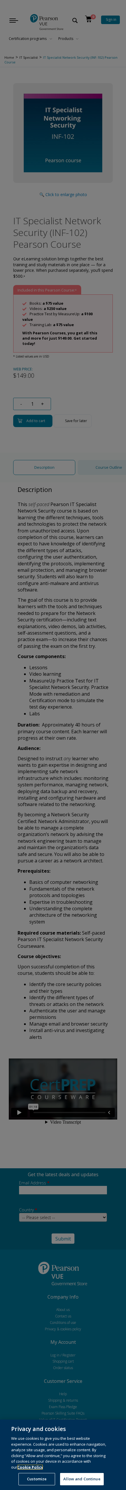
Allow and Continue (81, 1478)
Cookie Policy (30, 1467)
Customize (37, 1478)
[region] (63, 1455)
